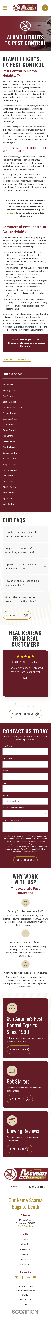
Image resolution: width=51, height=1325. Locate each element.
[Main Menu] (5, 7)
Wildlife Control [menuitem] (9, 487)
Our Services (25, 1259)
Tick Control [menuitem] (8, 475)
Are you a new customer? (14, 807)
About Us (25, 1244)
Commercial (25, 1249)
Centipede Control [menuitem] (11, 413)
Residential (25, 1254)
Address (6, 795)
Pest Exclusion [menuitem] (9, 447)
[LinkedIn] (28, 1277)
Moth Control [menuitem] (8, 504)
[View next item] (31, 704)
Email (5, 783)
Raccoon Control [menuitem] (10, 453)
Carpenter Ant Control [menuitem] (12, 407)
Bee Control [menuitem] (8, 396)
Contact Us (25, 1264)
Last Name (7, 758)
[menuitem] (25, 1295)
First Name (7, 746)
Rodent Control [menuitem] (9, 458)
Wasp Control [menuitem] (8, 481)
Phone (5, 770)
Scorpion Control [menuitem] (10, 464)
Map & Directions (25, 1226)
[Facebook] (22, 1277)
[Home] (24, 7)
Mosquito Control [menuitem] (10, 441)
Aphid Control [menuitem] (9, 492)
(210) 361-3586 (37, 1186)
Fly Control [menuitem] (7, 498)
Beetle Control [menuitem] (9, 401)
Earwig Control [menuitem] (9, 430)
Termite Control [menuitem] (10, 470)
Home (25, 1239)
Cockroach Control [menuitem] (11, 419)
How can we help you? (12, 820)
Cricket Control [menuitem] (9, 424)
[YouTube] (34, 1277)
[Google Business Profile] (16, 1277)
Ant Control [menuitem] (8, 384)
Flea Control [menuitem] (8, 436)
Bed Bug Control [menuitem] (10, 390)
